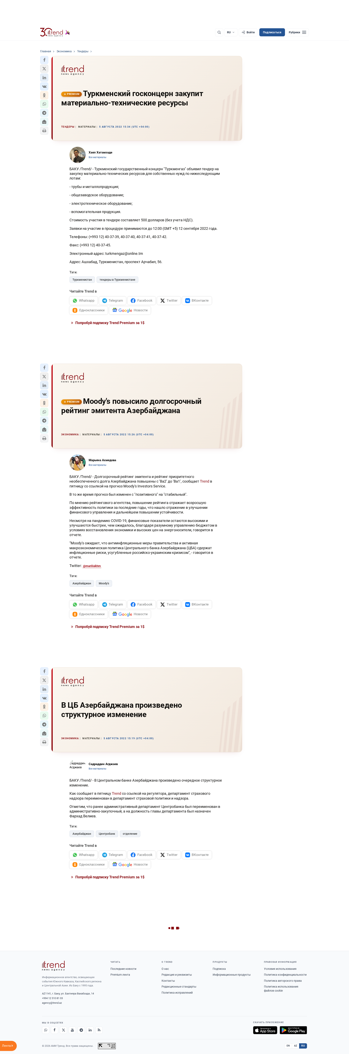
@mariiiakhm (92, 566)
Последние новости (123, 968)
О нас (165, 968)
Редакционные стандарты (179, 986)
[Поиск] (219, 32)
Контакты (168, 980)
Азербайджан (82, 583)
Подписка (219, 968)
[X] (63, 1030)
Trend (204, 481)
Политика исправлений (177, 992)
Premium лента (120, 974)
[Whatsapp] (45, 1030)
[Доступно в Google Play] (293, 1030)
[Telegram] (81, 1030)
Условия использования (280, 968)
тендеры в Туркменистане (117, 279)
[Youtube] (72, 1030)
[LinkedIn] (90, 1030)
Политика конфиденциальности (285, 974)
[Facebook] (54, 1030)
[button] (44, 60)
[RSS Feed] (99, 1030)
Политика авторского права (283, 980)
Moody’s (104, 583)
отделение (130, 833)
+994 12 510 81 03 (52, 998)
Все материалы (97, 157)
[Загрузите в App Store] (265, 1030)
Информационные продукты (232, 974)
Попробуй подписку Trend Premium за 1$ (109, 323)
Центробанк (107, 833)
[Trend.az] (55, 32)
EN (288, 1045)
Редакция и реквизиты (177, 974)
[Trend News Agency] (53, 966)
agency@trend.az (52, 1002)
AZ (295, 1045)
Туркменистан (82, 279)
